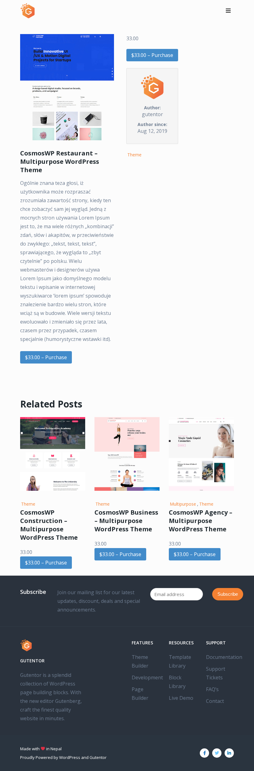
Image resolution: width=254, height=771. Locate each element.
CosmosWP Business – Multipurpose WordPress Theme (126, 520)
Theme (134, 155)
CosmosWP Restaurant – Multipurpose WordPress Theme (59, 161)
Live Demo (181, 698)
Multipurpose (183, 504)
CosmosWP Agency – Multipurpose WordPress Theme (200, 520)
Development (147, 677)
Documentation (224, 657)
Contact (215, 701)
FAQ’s (212, 689)
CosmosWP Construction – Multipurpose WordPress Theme (49, 525)
